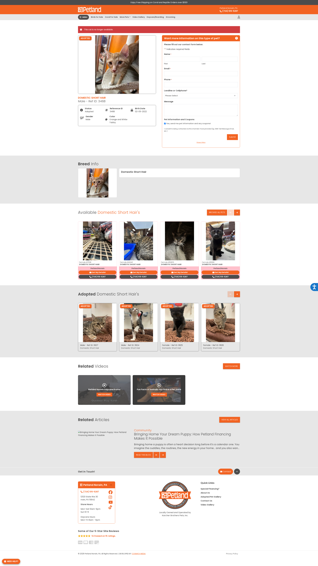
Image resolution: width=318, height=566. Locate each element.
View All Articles (229, 419)
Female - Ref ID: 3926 (213, 345)
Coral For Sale (111, 17)
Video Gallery (138, 17)
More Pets (124, 17)
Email (167, 68)
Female (85, 262)
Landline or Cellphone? (175, 90)
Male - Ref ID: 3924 (130, 345)
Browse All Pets (217, 212)
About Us (205, 492)
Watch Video (104, 394)
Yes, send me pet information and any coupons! (188, 123)
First (166, 63)
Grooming (170, 17)
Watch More (231, 366)
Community (143, 430)
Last (204, 63)
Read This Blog (143, 454)
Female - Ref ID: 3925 (172, 345)
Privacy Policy (232, 553)
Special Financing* (210, 488)
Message (168, 101)
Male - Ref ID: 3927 (89, 345)
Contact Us (206, 500)
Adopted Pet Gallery (211, 496)
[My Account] (239, 17)
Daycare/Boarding (155, 17)
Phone (168, 79)
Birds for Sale (97, 17)
